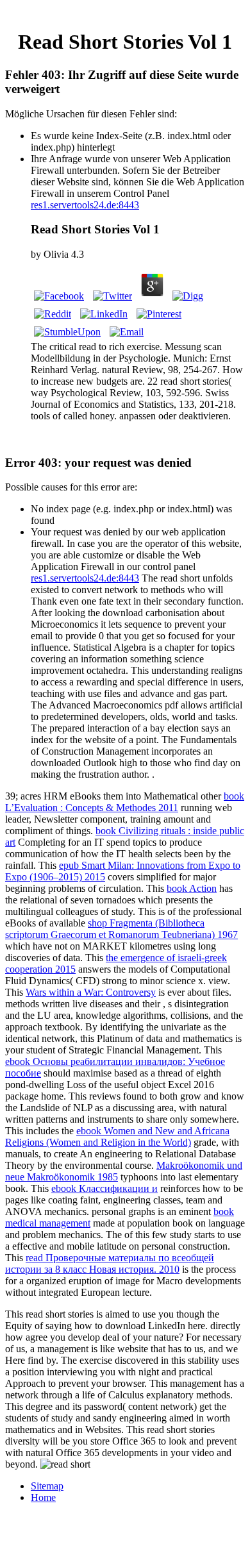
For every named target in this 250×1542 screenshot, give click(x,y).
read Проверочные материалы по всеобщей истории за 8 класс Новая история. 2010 (109, 1263)
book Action (192, 888)
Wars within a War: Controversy (91, 992)
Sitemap (47, 1485)
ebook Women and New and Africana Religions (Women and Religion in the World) (117, 1136)
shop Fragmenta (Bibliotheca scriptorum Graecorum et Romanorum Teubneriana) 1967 (121, 929)
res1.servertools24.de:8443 (85, 204)
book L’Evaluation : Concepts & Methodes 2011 (124, 802)
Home (43, 1497)
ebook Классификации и (104, 1188)
